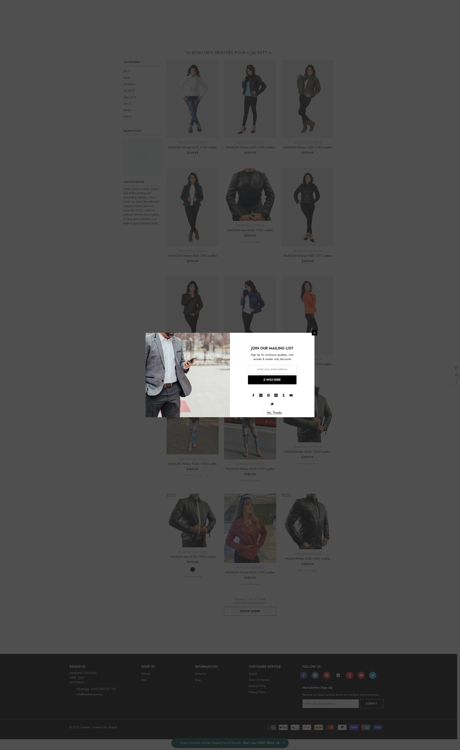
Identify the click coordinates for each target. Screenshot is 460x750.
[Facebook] (253, 395)
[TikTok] (276, 395)
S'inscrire (272, 380)
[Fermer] (314, 332)
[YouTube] (291, 395)
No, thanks (274, 413)
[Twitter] (272, 404)
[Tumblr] (283, 395)
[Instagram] (261, 395)
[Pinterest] (268, 395)
